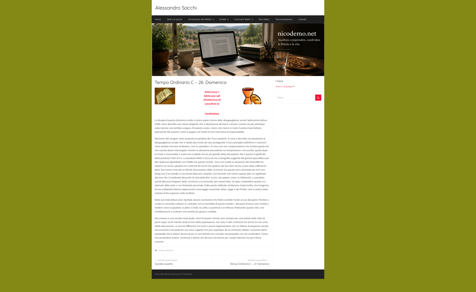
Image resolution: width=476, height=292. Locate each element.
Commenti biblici (242, 19)
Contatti (302, 19)
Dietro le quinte (174, 19)
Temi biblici (264, 19)
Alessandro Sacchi (176, 8)
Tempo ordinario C (166, 250)
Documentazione (284, 19)
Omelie (222, 19)
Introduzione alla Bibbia (199, 19)
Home (158, 19)
